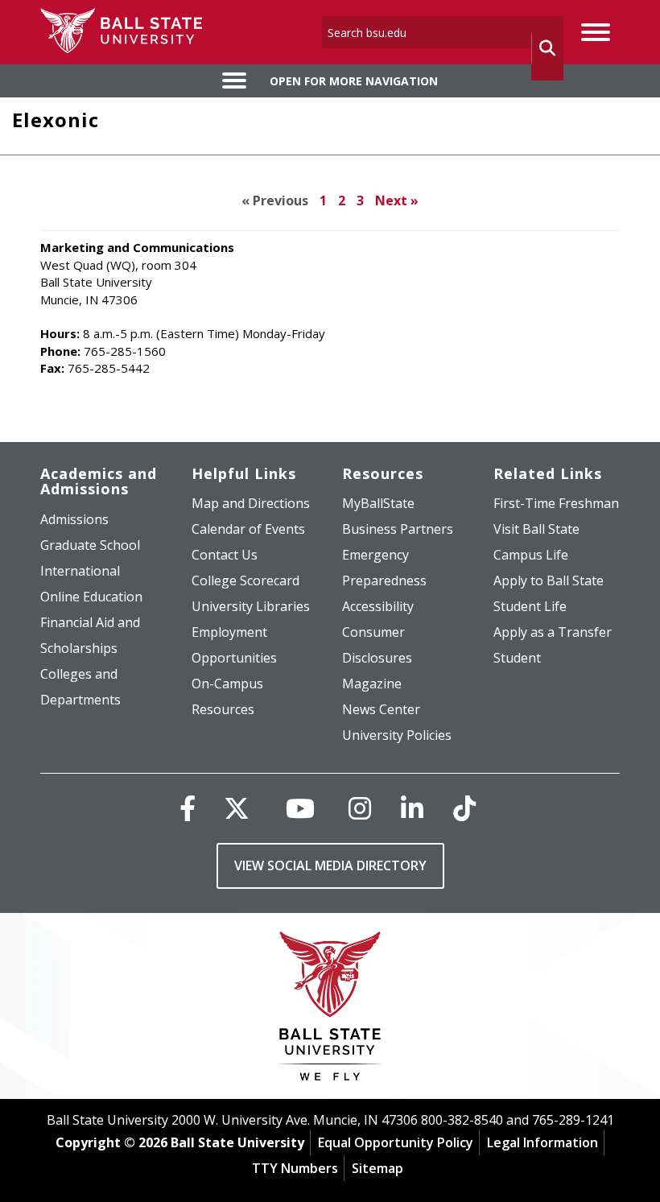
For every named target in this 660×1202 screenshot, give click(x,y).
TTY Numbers (295, 1168)
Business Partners (397, 529)
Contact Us (225, 555)
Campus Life (530, 555)
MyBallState (378, 503)
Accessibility (378, 606)
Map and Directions (251, 503)
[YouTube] (300, 808)
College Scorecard (245, 580)
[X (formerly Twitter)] (237, 808)
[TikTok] (464, 808)
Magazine (372, 683)
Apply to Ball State (548, 580)
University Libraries (251, 606)
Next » (397, 200)
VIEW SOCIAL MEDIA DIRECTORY (330, 865)
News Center (381, 709)
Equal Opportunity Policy (395, 1142)
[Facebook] (187, 808)
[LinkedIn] (412, 808)
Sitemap (377, 1168)
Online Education (91, 596)
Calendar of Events (248, 529)
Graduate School (90, 545)
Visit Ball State (536, 529)
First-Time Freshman (556, 503)
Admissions (74, 519)
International (80, 571)
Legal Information (542, 1142)
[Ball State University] (330, 1010)
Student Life (530, 606)
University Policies (397, 735)
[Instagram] (360, 808)
